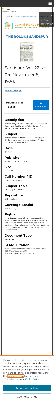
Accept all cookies (27, 388)
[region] (27, 379)
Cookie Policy (32, 379)
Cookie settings (16, 376)
